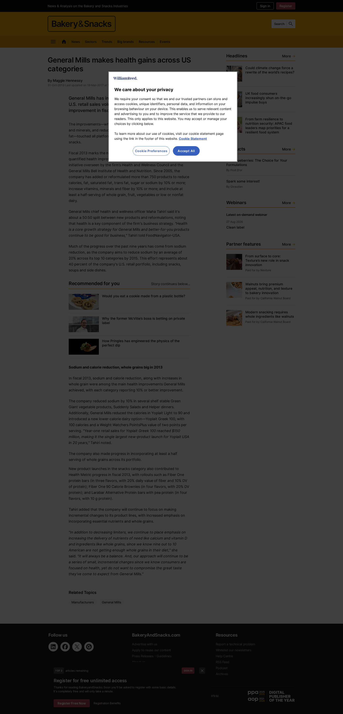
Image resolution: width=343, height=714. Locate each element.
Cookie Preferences (151, 151)
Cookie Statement (193, 139)
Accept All (186, 151)
